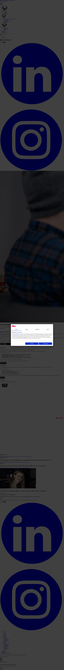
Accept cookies (45, 343)
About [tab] (48, 329)
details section (44, 340)
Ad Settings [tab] (37, 329)
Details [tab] (27, 329)
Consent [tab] (16, 329)
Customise (32, 343)
